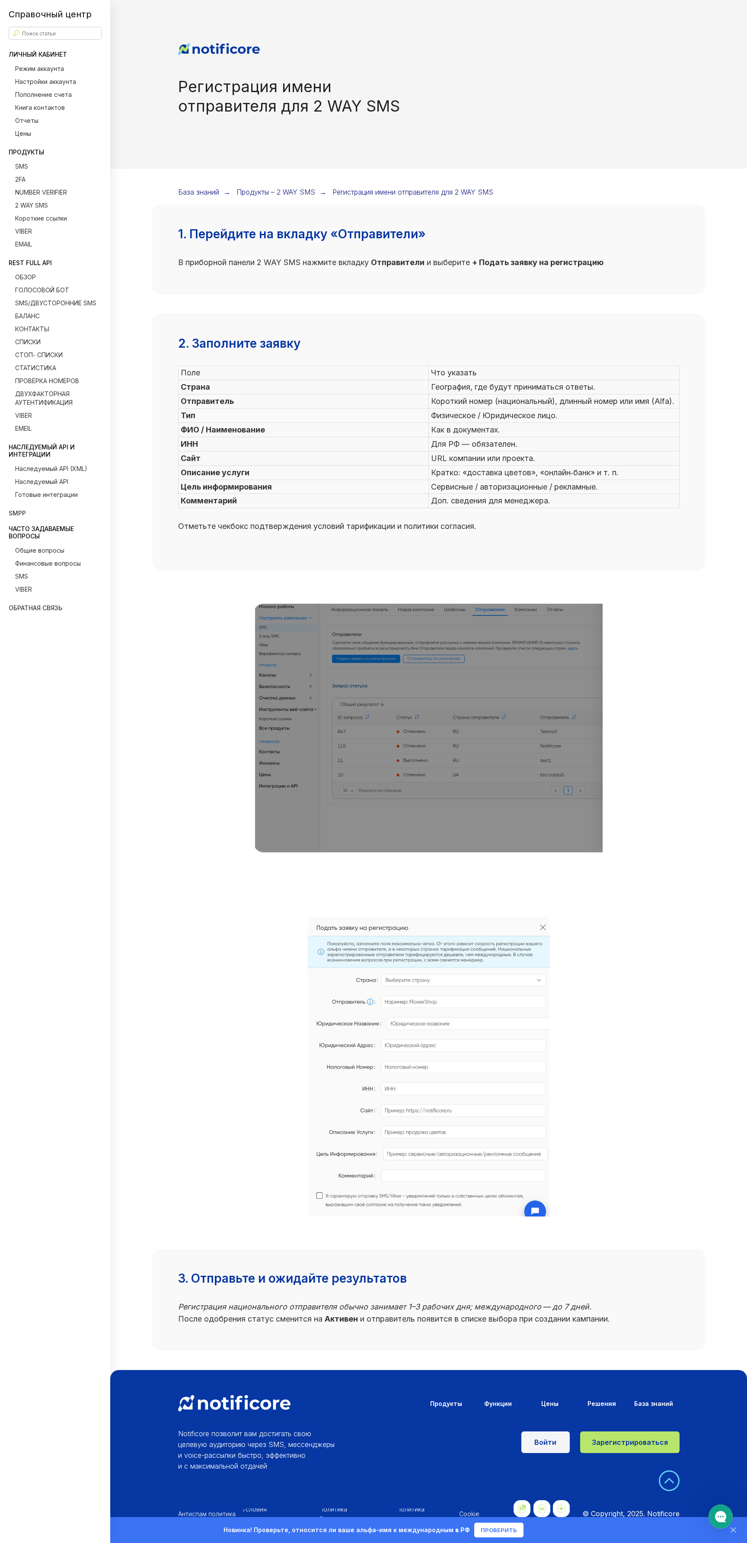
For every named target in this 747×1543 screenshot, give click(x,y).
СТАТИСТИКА (35, 367)
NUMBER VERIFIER (41, 192)
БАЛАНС (27, 316)
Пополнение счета (43, 94)
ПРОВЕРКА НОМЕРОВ (47, 380)
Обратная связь (35, 607)
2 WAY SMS (31, 205)
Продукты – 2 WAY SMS (275, 192)
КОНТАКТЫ (32, 329)
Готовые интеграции (46, 494)
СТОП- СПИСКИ (39, 355)
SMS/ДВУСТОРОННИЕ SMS (55, 303)
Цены (23, 133)
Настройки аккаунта (45, 81)
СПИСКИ (28, 342)
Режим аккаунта (39, 68)
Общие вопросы (39, 550)
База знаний (198, 192)
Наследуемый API (41, 481)
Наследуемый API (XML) (51, 468)
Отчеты (26, 120)
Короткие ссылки (41, 218)
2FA (20, 179)
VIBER (23, 231)
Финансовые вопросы (48, 563)
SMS (21, 166)
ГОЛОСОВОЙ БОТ (42, 290)
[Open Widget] (721, 1517)
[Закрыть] (733, 1530)
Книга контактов (40, 107)
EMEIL (23, 428)
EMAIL (23, 244)
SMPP (17, 513)
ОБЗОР (25, 277)
